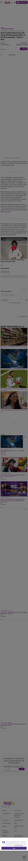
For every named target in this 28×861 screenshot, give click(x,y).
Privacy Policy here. (19, 845)
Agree (14, 848)
